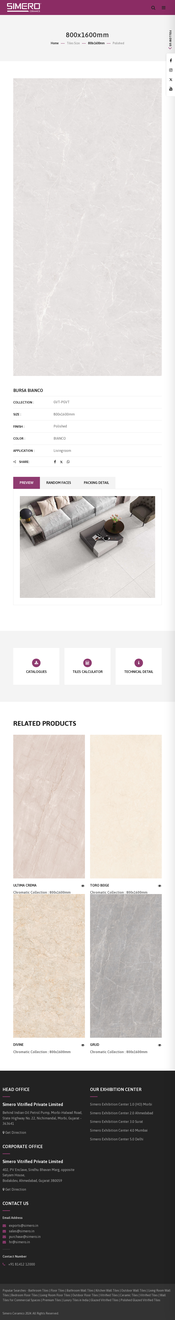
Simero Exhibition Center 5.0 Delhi (116, 1139)
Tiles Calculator (88, 672)
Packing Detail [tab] (96, 483)
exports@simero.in (23, 1225)
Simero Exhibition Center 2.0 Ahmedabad (121, 1113)
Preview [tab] (27, 483)
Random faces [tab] (58, 483)
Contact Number (14, 1256)
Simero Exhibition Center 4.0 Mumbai (119, 1130)
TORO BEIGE (99, 885)
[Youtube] (170, 89)
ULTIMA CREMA (24, 885)
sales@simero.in (21, 1231)
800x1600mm (96, 43)
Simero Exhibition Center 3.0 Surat (116, 1121)
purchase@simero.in (25, 1237)
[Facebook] (170, 61)
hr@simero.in (19, 1242)
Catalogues (36, 672)
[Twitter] (170, 80)
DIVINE (18, 1045)
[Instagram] (170, 70)
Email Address (12, 1217)
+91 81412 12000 (21, 1264)
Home (55, 43)
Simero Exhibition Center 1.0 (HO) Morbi (121, 1104)
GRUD (94, 1045)
